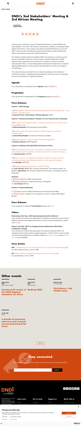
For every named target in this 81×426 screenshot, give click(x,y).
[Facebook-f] (78, 388)
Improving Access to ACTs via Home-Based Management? (35, 140)
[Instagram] (67, 388)
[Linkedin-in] (64, 388)
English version (52, 235)
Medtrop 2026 (35, 289)
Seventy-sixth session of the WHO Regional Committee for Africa (14, 292)
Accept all (68, 413)
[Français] (22, 125)
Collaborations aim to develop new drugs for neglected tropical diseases (41, 247)
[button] (22, 34)
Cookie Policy (13, 419)
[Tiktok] (75, 388)
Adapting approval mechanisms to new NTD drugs (32, 166)
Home (3, 9)
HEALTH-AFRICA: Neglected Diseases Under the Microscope (36, 253)
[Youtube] (70, 388)
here (55, 86)
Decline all (68, 416)
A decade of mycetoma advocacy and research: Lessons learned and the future (14, 322)
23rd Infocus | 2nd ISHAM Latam (62, 289)
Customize (4, 419)
